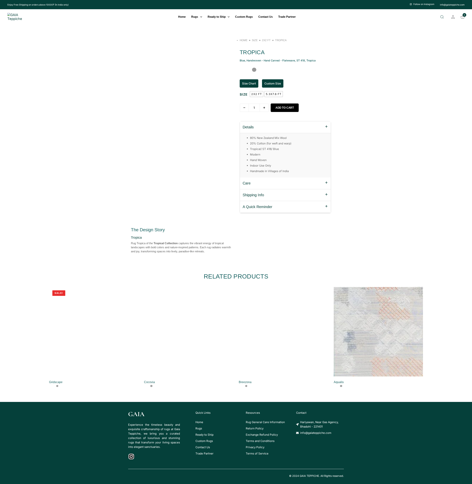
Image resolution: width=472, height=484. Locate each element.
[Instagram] (131, 456)
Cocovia (149, 382)
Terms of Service (257, 453)
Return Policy (254, 428)
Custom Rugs (244, 16)
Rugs (194, 16)
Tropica (311, 60)
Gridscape (56, 382)
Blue (242, 60)
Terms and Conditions (260, 441)
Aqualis (339, 382)
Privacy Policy (255, 447)
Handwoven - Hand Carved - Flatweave (271, 60)
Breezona (245, 382)
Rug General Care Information (265, 422)
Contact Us (265, 16)
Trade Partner (287, 16)
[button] (442, 16)
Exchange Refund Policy (262, 434)
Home (182, 16)
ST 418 (300, 60)
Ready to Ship (217, 16)
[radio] (256, 94)
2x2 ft (266, 40)
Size (255, 40)
